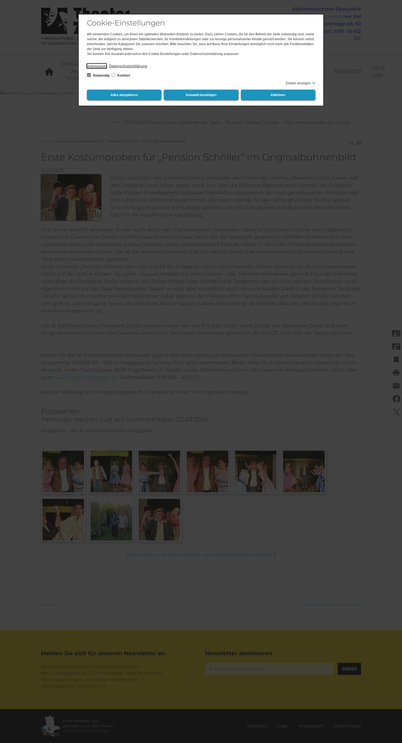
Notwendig (101, 75)
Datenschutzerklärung (128, 66)
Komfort (123, 75)
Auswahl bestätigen (201, 95)
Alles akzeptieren (124, 95)
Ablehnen (277, 95)
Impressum (96, 66)
